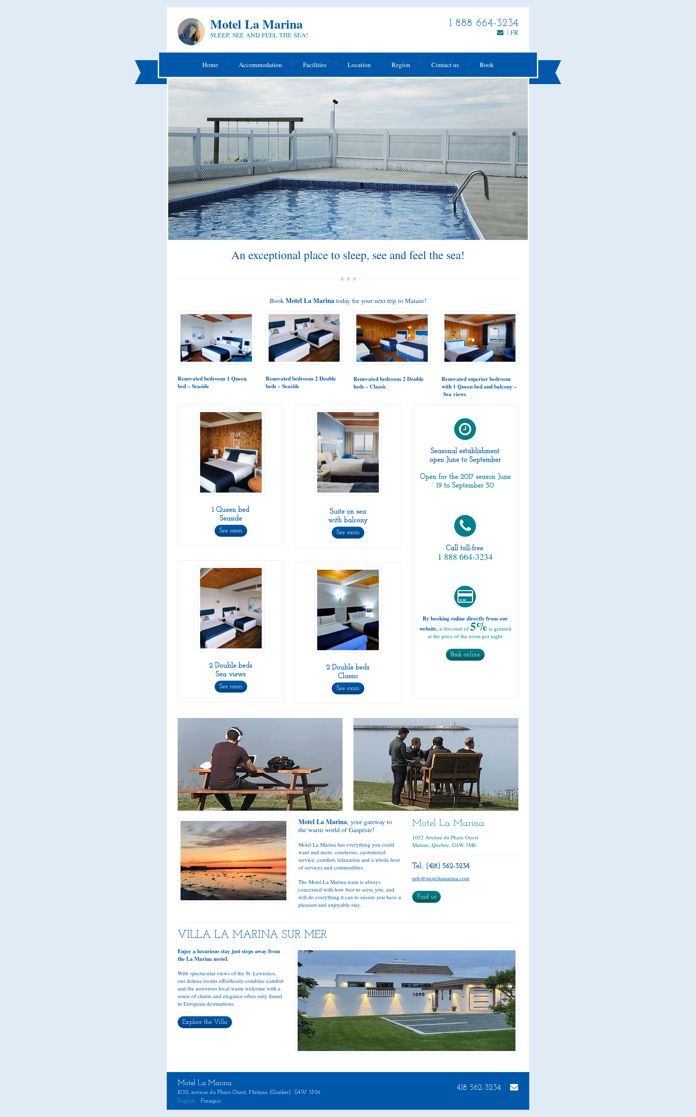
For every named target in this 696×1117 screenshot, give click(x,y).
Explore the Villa (204, 1022)
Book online (465, 655)
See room (231, 531)
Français (210, 1101)
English (186, 1101)
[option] (348, 159)
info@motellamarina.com (440, 878)
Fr (514, 32)
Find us (426, 897)
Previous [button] (191, 159)
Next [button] (505, 159)
